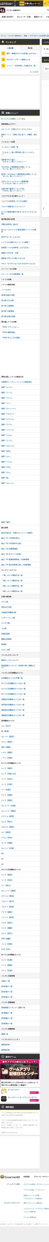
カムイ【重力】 (7, 933)
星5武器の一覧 (6, 991)
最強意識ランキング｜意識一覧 (13, 1007)
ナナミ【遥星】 (7, 800)
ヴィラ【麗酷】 (7, 928)
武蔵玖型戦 (5, 633)
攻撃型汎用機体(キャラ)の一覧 (12, 699)
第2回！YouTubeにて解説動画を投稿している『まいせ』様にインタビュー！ (18, 175)
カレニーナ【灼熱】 (9, 805)
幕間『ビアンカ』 (8, 419)
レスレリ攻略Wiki (30, 1212)
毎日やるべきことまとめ (10, 237)
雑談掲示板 (5, 1044)
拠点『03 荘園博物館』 (10, 548)
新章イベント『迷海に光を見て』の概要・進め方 (19, 135)
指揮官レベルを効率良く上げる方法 (14, 247)
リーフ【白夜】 (7, 784)
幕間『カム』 (6, 472)
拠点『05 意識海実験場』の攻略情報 (15, 559)
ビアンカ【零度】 (8, 896)
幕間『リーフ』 (7, 392)
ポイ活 (15, 3)
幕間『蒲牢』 (6, 522)
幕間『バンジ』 (7, 461)
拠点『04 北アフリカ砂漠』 (11, 554)
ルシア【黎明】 (7, 874)
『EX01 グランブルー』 (10, 327)
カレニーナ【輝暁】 (9, 811)
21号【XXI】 (6, 949)
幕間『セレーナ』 (8, 483)
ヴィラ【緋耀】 (7, 843)
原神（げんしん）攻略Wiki (33, 1203)
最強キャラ (38, 17)
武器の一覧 (5, 981)
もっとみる (34, 71)
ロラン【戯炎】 (7, 741)
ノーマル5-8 (5, 289)
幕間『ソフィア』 (8, 430)
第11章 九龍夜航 (7, 305)
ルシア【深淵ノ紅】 (9, 773)
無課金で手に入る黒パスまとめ (13, 258)
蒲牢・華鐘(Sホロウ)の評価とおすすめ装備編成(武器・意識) (23, 53)
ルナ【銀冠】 (6, 832)
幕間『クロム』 (7, 435)
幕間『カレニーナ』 (9, 408)
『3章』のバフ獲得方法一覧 (12, 586)
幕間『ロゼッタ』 (8, 445)
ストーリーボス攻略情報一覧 (12, 274)
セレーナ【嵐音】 (8, 736)
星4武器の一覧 (6, 997)
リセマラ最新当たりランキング (13, 206)
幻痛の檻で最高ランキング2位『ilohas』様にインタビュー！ (13, 189)
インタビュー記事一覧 (9, 147)
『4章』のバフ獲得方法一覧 (12, 591)
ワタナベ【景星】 (8, 906)
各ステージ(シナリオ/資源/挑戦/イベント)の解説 (18, 230)
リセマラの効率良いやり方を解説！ (14, 201)
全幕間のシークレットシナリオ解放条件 (16, 382)
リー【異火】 (6, 885)
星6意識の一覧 (6, 1013)
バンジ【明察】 (7, 944)
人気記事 (10, 48)
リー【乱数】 (6, 789)
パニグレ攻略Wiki (30, 1217)
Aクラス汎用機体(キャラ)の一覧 (13, 688)
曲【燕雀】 (5, 731)
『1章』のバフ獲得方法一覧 (12, 575)
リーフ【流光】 (7, 880)
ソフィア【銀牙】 (8, 917)
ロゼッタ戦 (5, 649)
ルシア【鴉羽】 (7, 768)
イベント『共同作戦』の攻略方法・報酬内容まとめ (23, 65)
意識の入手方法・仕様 (9, 253)
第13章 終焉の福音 (8, 316)
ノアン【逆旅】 (7, 757)
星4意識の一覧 (6, 1023)
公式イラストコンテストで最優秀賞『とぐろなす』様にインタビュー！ (14, 182)
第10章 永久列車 (7, 300)
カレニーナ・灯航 (24, 17)
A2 (2, 864)
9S (2, 859)
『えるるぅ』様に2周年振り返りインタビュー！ (17, 153)
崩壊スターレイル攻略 (31, 1195)
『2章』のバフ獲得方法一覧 (12, 580)
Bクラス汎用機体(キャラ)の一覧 (13, 694)
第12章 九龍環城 (7, 311)
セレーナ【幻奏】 (8, 848)
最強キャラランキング (9, 660)
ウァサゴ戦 (5, 623)
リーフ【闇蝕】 (7, 965)
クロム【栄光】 (7, 837)
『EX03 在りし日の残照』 (11, 337)
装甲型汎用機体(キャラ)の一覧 (12, 704)
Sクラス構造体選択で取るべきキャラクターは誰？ (18, 212)
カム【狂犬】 (6, 725)
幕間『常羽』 (6, 451)
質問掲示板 (5, 1050)
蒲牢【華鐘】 (6, 747)
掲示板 (30, 48)
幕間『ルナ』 (6, 456)
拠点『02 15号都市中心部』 (11, 543)
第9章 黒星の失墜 (8, 295)
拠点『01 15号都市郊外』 (11, 538)
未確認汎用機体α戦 (8, 612)
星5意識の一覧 (6, 1018)
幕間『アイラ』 (7, 424)
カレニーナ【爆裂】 (9, 890)
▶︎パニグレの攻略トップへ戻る (13, 118)
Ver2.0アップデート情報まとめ (18, 59)
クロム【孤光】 (7, 922)
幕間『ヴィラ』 (7, 440)
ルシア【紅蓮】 (7, 959)
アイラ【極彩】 (7, 912)
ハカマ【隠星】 (7, 752)
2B (2, 853)
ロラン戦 (4, 601)
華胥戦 (3, 644)
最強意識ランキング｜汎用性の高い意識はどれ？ (18, 666)
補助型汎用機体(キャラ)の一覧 (12, 710)
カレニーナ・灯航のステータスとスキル (16, 129)
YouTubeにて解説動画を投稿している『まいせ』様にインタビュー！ (15, 168)
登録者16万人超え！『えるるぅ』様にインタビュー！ (14, 160)
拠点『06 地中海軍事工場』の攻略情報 (16, 564)
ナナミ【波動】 (7, 795)
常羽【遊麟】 (6, 938)
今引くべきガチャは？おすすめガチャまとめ (18, 263)
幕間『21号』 (6, 467)
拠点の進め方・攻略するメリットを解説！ (17, 532)
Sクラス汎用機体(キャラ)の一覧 (13, 683)
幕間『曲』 (5, 477)
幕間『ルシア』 (7, 387)
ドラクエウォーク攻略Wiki (33, 1199)
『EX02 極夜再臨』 (8, 332)
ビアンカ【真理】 (8, 816)
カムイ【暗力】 (7, 821)
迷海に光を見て (8, 17)
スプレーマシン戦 (8, 617)
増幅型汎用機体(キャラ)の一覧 (12, 715)
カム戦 (3, 628)
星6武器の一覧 (6, 986)
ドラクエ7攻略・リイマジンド (34, 1190)
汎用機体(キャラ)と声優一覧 (12, 678)
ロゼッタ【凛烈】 (8, 827)
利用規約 (27, 1177)
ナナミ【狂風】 (7, 970)
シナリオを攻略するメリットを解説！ (15, 242)
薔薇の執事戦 (6, 639)
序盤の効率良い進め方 (9, 224)
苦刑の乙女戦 (6, 607)
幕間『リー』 (6, 403)
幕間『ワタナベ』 (8, 414)
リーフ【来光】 (7, 779)
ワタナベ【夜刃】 (8, 901)
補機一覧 (4, 1034)
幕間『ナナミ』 (7, 398)
